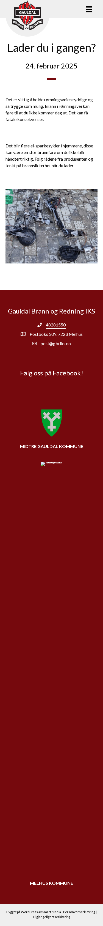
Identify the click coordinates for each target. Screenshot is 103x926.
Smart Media (51, 912)
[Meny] (89, 9)
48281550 (56, 324)
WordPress (29, 912)
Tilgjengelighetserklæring (51, 917)
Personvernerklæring (79, 912)
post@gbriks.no (56, 343)
